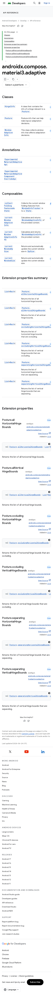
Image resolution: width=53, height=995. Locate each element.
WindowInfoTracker (31, 208)
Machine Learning (9, 804)
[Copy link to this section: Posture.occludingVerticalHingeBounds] (4, 574)
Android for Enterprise (11, 769)
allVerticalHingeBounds (33, 310)
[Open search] (34, 3)
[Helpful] (18, 26)
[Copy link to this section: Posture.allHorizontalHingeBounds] (13, 427)
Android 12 (6, 879)
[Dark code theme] (49, 444)
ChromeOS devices (10, 840)
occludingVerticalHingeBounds (36, 346)
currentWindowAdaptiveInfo (8, 221)
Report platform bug (10, 921)
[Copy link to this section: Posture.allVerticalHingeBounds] (20, 471)
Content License (28, 734)
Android (5, 765)
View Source (43, 433)
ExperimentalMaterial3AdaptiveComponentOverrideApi (13, 175)
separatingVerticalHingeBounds (37, 384)
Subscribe (35, 982)
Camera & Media (9, 813)
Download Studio (9, 907)
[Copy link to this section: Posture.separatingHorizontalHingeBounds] (13, 625)
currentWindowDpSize (8, 249)
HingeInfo (10, 106)
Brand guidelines (26, 976)
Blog (4, 785)
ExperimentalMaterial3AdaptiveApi (13, 162)
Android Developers (9, 21)
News (4, 781)
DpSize (31, 251)
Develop (23, 21)
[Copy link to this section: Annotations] (22, 150)
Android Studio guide (11, 894)
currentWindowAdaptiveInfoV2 (10, 236)
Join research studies (10, 934)
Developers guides (9, 898)
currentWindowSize (9, 259)
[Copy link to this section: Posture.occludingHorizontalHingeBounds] (13, 523)
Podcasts (5, 790)
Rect (12, 291)
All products (7, 967)
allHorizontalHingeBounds (34, 294)
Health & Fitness (8, 809)
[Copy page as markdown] (13, 79)
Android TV (6, 848)
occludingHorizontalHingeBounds (33, 543)
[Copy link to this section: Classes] (15, 97)
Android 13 (6, 875)
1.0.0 (49, 437)
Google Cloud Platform (11, 963)
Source (5, 777)
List (7, 291)
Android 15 (6, 867)
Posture (25, 111)
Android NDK (7, 911)
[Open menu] (4, 3)
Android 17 (6, 859)
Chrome (5, 954)
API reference (11, 13)
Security (5, 773)
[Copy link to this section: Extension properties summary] (4, 282)
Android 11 (6, 883)
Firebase (5, 958)
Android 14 (6, 871)
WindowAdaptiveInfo (8, 132)
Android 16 (6, 863)
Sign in (47, 3)
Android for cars (8, 844)
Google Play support (10, 930)
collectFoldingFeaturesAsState (9, 207)
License (14, 976)
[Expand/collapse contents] (17, 32)
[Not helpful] (22, 26)
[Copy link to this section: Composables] (25, 194)
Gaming (5, 800)
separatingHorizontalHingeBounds (34, 645)
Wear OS (5, 836)
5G (3, 821)
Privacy (5, 817)
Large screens (8, 832)
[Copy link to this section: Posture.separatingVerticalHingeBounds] (4, 676)
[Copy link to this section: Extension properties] (35, 408)
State (28, 211)
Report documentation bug (13, 926)
